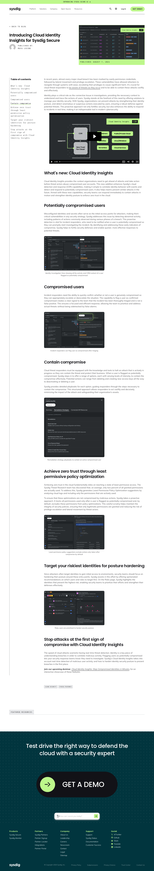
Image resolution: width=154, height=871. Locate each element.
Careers (63, 841)
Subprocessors (92, 865)
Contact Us (141, 865)
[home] (14, 9)
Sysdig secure (15, 835)
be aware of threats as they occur (84, 87)
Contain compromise (21, 103)
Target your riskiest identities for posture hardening (23, 123)
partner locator (41, 841)
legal (62, 852)
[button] (33, 9)
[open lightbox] (74, 253)
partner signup (41, 838)
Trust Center (125, 865)
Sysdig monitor (15, 838)
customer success (93, 845)
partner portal (40, 848)
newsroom (64, 845)
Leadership (64, 838)
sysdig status (91, 838)
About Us (64, 835)
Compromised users (20, 99)
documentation (92, 841)
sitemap (63, 855)
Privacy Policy (76, 865)
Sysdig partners (41, 835)
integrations (40, 845)
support (89, 835)
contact (63, 848)
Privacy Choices (109, 865)
